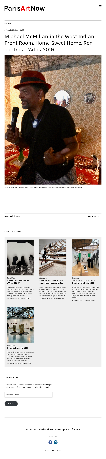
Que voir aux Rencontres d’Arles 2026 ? (18, 281)
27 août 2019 (9, 30)
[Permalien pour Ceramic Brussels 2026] (20, 325)
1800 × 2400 (19, 30)
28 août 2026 (12, 298)
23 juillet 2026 (44, 298)
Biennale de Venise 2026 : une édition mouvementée (51, 281)
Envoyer (11, 404)
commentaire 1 (90, 301)
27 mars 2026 (77, 301)
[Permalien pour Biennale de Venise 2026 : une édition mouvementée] (53, 257)
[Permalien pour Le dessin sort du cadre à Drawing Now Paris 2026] (85, 257)
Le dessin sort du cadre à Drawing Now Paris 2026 (83, 281)
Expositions (11, 278)
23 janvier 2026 (13, 363)
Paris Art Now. (56, 450)
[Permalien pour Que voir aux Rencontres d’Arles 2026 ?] (20, 257)
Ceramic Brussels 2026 (17, 348)
